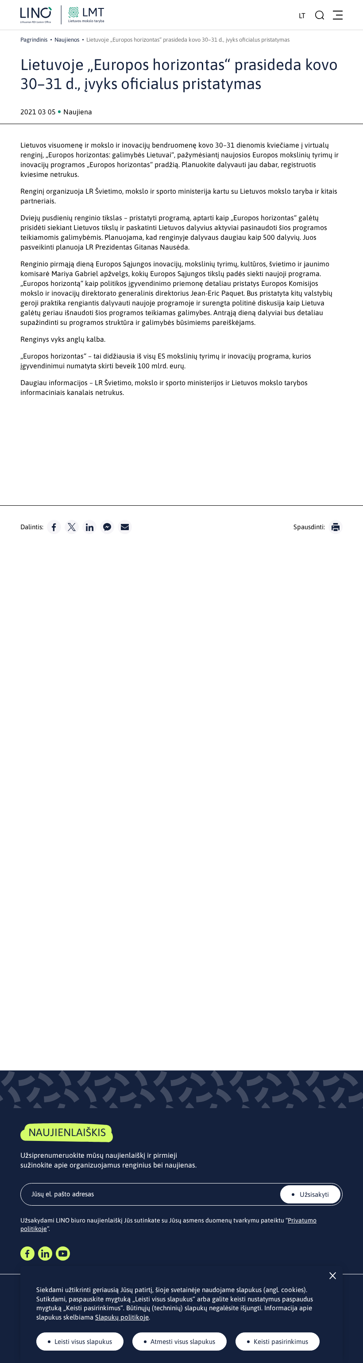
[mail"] (125, 527)
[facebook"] (54, 527)
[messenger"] (107, 527)
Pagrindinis (33, 39)
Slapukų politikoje (122, 1317)
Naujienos (66, 39)
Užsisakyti (313, 1194)
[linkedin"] (89, 527)
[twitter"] (72, 527)
